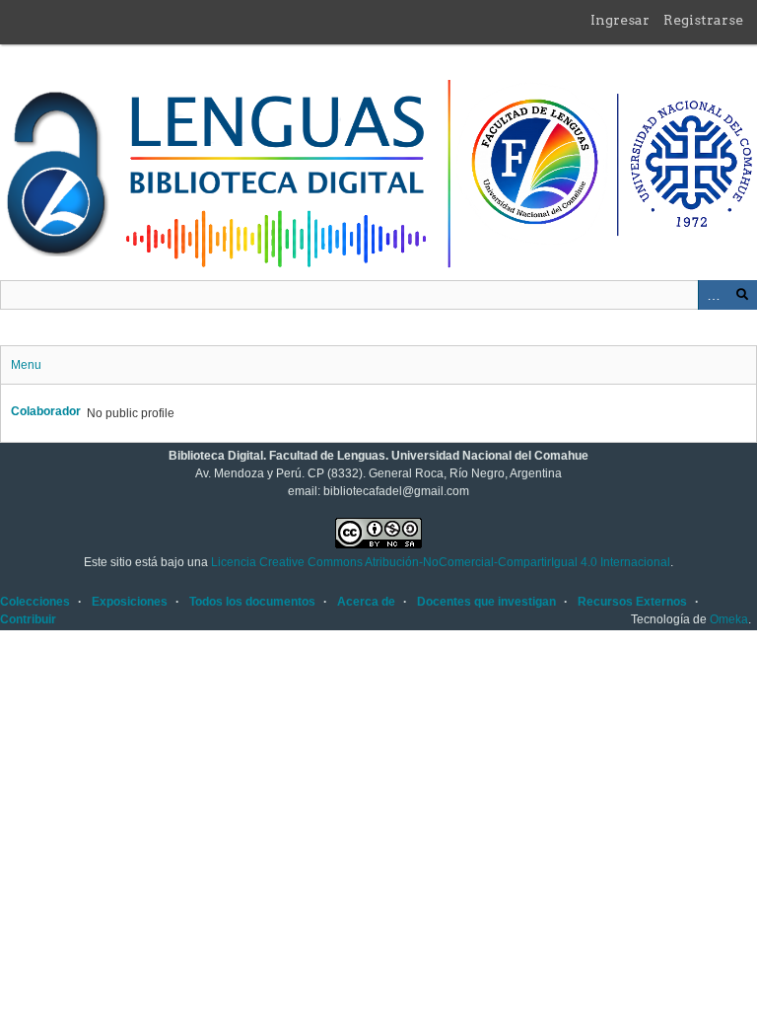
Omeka (729, 619)
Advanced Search (712, 295)
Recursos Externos (632, 602)
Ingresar (620, 20)
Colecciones (35, 602)
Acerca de (366, 602)
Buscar (742, 295)
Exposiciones (130, 602)
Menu (26, 365)
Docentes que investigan (486, 602)
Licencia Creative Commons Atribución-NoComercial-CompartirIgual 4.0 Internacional (440, 562)
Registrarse (703, 20)
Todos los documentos (252, 602)
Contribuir (28, 619)
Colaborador (46, 411)
